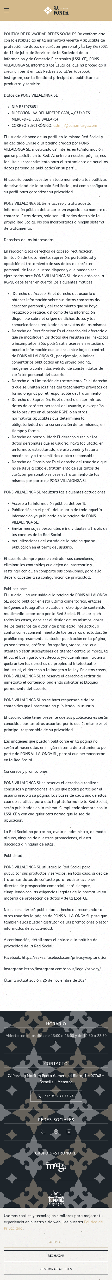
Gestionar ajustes (56, 1269)
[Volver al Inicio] (56, 10)
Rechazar (56, 1255)
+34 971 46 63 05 (59, 1096)
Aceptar (56, 1242)
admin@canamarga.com (75, 125)
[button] (6, 10)
